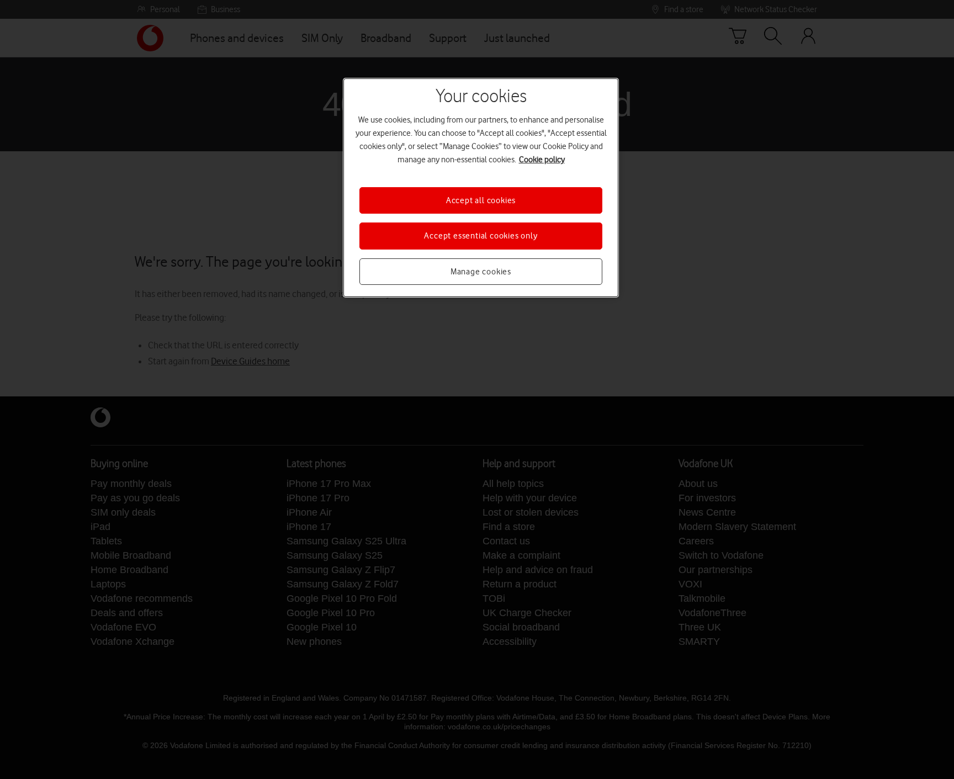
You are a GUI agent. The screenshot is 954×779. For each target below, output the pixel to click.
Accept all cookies (481, 200)
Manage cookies (481, 272)
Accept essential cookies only (480, 236)
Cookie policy (542, 160)
